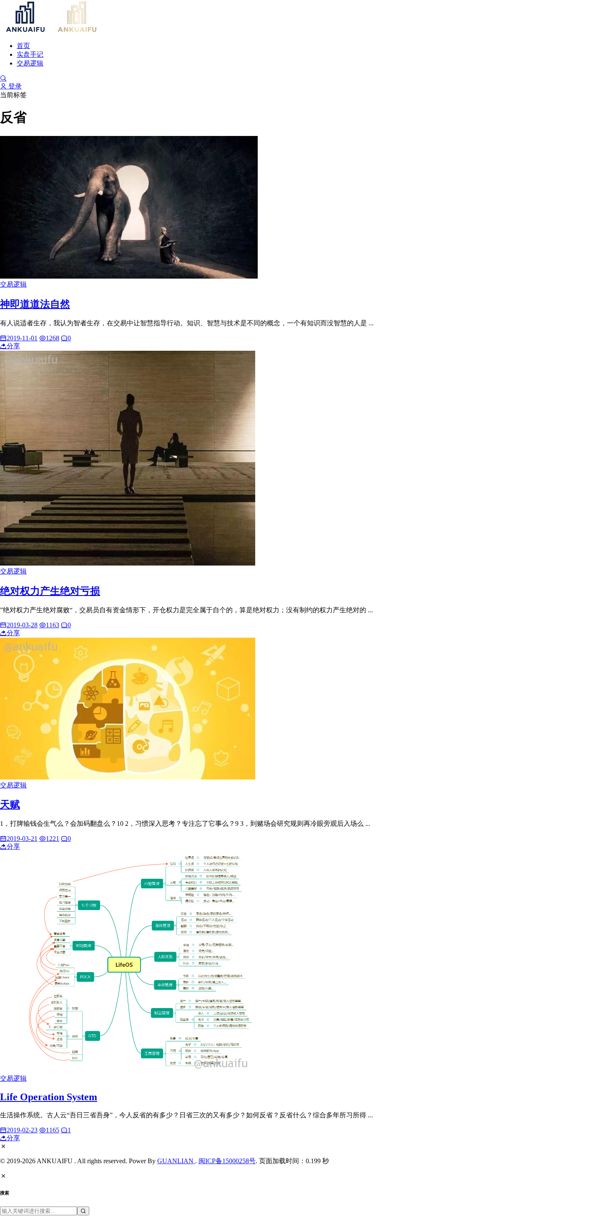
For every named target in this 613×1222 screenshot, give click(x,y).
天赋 (10, 804)
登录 (14, 86)
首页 (23, 45)
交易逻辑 (30, 63)
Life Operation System (48, 1096)
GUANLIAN (176, 1160)
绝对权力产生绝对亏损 (50, 591)
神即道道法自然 (35, 304)
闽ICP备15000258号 (227, 1160)
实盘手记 (30, 54)
